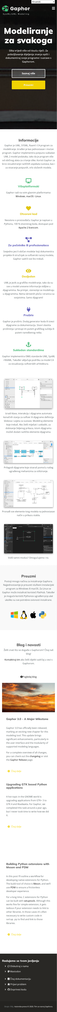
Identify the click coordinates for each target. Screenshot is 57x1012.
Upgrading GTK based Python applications (26, 786)
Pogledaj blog (30, 676)
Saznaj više (28, 73)
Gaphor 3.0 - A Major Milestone (27, 719)
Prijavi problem (18, 984)
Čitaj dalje (16, 771)
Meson (36, 883)
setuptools (29, 900)
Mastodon (15, 971)
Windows (20, 196)
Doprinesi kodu (18, 989)
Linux (38, 196)
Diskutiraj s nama (19, 966)
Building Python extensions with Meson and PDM (27, 865)
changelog (35, 756)
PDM (13, 887)
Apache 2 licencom (28, 227)
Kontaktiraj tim (12, 659)
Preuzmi (28, 84)
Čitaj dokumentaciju (20, 978)
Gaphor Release (18, 759)
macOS (30, 196)
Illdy (12, 1006)
